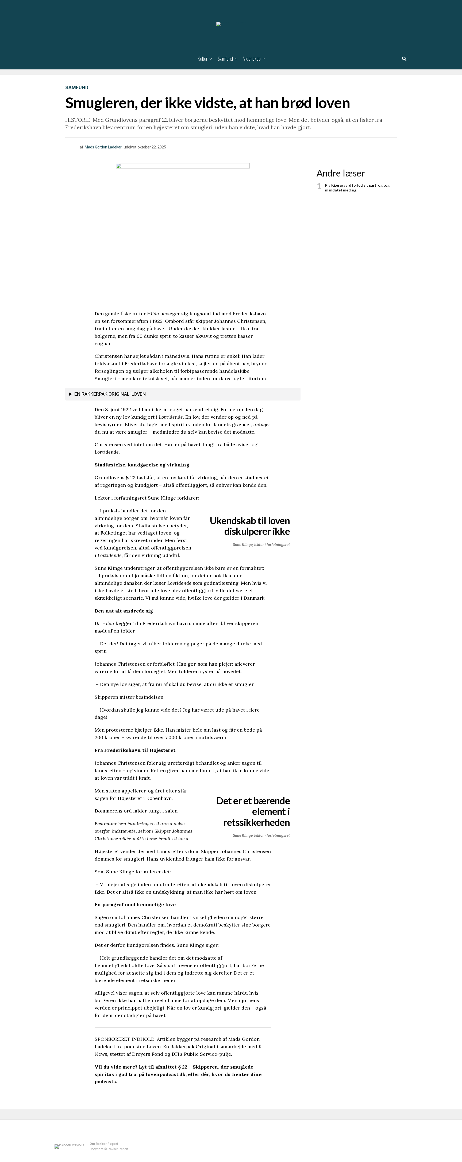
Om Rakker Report (104, 1144)
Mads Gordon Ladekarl (103, 147)
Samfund (225, 58)
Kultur (202, 58)
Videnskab (252, 58)
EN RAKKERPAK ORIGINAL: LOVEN (110, 394)
